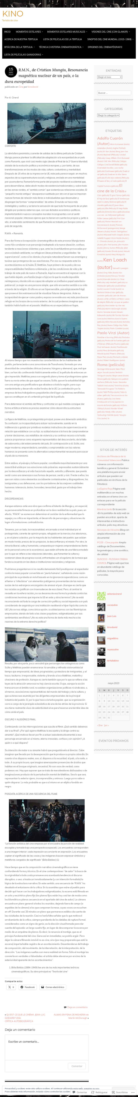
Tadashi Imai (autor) (105, 385)
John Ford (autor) (110, 244)
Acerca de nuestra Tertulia (21, 39)
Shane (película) (104, 379)
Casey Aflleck (110, 158)
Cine (21, 86)
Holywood (107, 235)
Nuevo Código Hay (115, 325)
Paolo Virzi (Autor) (113, 332)
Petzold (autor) (103, 354)
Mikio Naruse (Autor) (113, 322)
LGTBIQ (112, 299)
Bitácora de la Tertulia (18, 47)
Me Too (115, 315)
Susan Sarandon (120, 382)
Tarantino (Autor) (121, 385)
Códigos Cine (102, 164)
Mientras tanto (104, 509)
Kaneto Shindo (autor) (114, 251)
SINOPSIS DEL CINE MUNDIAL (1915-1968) (109, 39)
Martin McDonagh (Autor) (116, 309)
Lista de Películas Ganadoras (22, 54)
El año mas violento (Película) (117, 178)
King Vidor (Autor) (111, 272)
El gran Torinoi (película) (120, 195)
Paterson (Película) (106, 344)
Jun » (106, 725)
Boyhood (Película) (111, 155)
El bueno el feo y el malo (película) (111, 181)
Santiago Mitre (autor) (106, 369)
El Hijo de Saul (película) (107, 198)
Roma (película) (111, 364)
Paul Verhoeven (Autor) (106, 347)
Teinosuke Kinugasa (105, 389)
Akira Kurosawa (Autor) (120, 144)
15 (99, 706)
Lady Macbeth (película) (115, 282)
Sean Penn (120, 369)
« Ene (100, 725)
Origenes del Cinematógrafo (105, 47)
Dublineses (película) (113, 171)
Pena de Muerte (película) (113, 350)
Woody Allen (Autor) (113, 412)
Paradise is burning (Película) (109, 337)
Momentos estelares (28, 31)
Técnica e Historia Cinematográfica (60, 47)
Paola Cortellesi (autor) (119, 328)
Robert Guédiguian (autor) (114, 360)
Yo (108, 418)
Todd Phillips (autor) (111, 392)
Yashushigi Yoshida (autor (108, 415)
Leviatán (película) (104, 295)
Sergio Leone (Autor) (120, 375)
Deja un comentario (77, 1007)
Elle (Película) (110, 208)
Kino (12, 14)
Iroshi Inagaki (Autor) (120, 235)
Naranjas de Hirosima (108, 529)
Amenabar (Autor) (104, 148)
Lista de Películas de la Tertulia (62, 39)
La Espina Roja (104, 488)
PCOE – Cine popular (107, 542)
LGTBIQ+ (120, 299)
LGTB (106, 299)
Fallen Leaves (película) (106, 218)
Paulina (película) (121, 344)
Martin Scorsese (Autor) (106, 312)
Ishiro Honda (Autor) (119, 238)
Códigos (123, 161)
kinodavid (33, 86)
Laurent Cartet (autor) (112, 289)
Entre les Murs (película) (115, 212)
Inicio (7, 31)
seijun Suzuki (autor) (106, 372)
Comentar (77, 1066)
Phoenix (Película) (117, 354)
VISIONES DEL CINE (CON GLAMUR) (110, 31)
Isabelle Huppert (104, 238)
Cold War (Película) (111, 161)
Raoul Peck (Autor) (105, 357)
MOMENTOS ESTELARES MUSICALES (66, 31)
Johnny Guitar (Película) (113, 248)
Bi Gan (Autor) (109, 151)
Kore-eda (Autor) (110, 279)
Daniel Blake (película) (118, 164)
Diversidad (101, 168)
